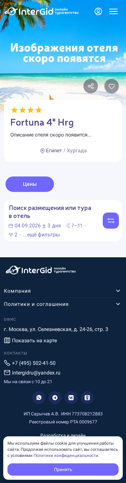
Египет (54, 150)
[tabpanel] (63, 220)
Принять (63, 469)
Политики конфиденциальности (66, 455)
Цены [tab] (30, 184)
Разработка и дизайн (63, 435)
